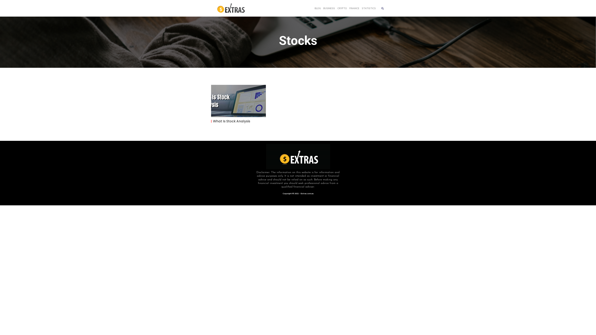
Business (329, 8)
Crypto (342, 8)
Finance (354, 8)
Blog (318, 8)
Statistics (369, 8)
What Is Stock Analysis (231, 121)
